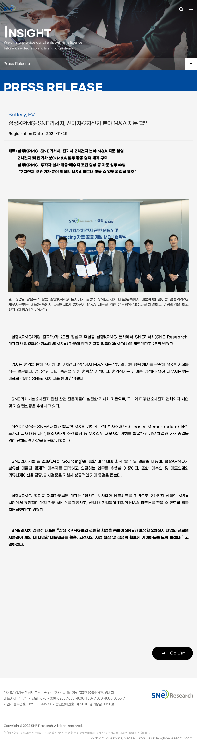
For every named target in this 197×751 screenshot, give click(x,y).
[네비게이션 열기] (191, 9)
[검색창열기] (181, 9)
